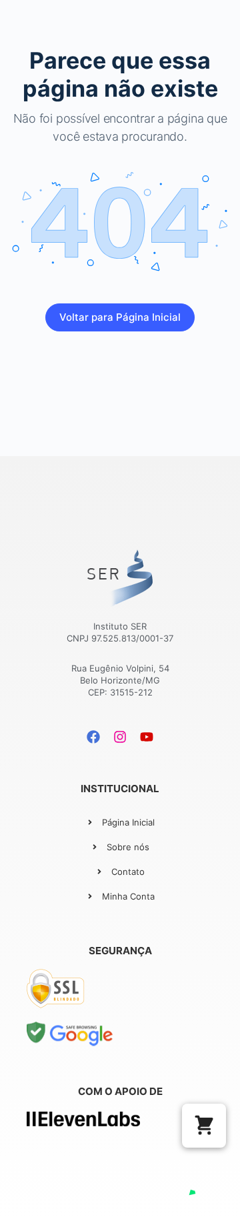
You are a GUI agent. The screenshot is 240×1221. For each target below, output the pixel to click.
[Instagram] (120, 737)
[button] (204, 1126)
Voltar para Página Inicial (120, 317)
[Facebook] (93, 737)
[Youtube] (146, 737)
